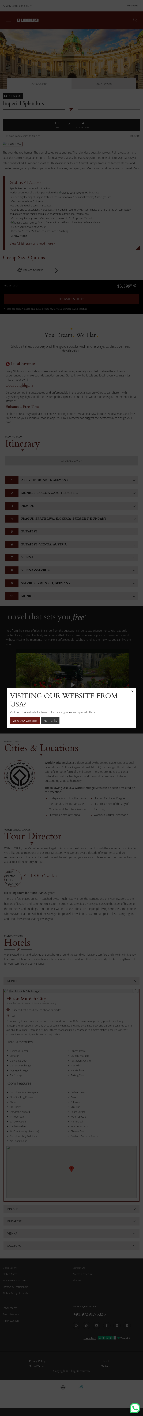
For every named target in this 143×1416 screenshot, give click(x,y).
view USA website (25, 721)
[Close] (132, 691)
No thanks (50, 721)
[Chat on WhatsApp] (135, 1408)
